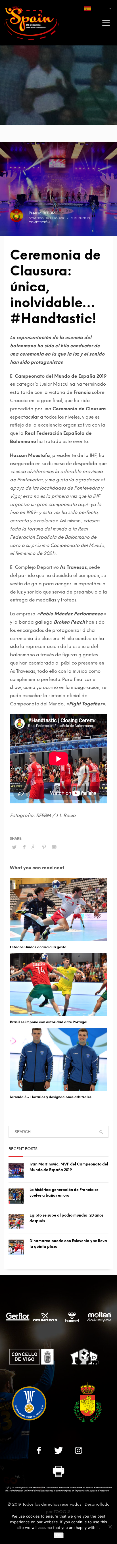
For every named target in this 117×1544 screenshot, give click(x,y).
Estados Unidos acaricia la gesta (38, 947)
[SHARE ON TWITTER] (14, 847)
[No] (110, 1527)
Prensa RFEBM (42, 213)
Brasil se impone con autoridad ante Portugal (48, 1022)
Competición (39, 222)
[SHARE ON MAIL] (54, 847)
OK (58, 1535)
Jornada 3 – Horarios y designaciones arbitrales (50, 1097)
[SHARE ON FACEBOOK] (24, 847)
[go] (101, 1132)
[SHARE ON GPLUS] (34, 847)
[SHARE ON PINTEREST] (44, 847)
